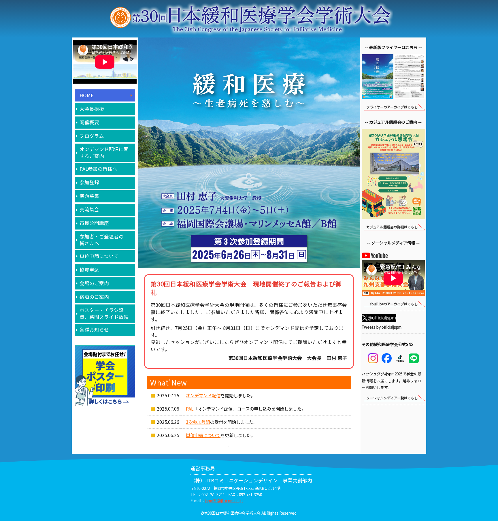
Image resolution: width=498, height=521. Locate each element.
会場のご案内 (94, 283)
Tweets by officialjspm (381, 327)
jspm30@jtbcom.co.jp (224, 500)
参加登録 (89, 182)
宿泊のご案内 (94, 296)
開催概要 (89, 122)
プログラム (92, 135)
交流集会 (89, 209)
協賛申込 (89, 269)
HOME (87, 95)
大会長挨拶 (92, 108)
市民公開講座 (94, 222)
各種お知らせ (94, 329)
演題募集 (89, 195)
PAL (190, 408)
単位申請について (99, 256)
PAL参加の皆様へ (98, 168)
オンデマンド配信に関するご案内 (104, 152)
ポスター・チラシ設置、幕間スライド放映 (104, 313)
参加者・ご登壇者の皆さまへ (102, 240)
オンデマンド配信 (203, 395)
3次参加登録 (198, 422)
